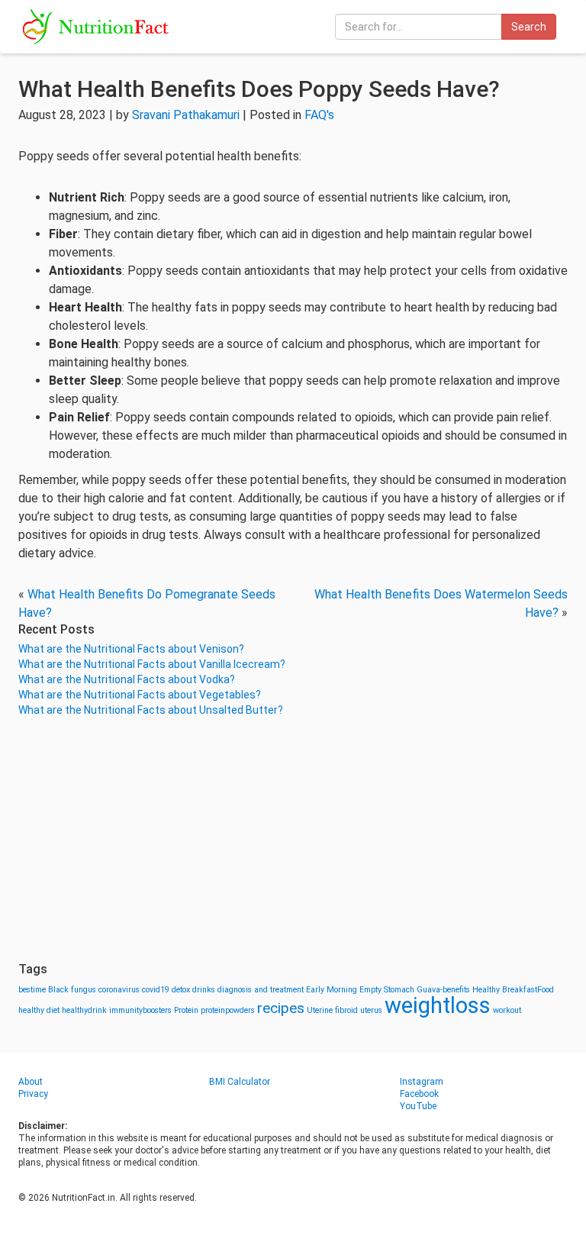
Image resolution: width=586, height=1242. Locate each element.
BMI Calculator (239, 1081)
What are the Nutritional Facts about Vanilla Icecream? (151, 664)
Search (528, 27)
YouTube (418, 1106)
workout (507, 1010)
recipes (280, 1008)
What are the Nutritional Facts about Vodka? (126, 679)
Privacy (33, 1094)
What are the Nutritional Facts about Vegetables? (139, 695)
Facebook (419, 1094)
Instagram (421, 1081)
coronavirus (119, 990)
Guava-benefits (443, 990)
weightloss (438, 1005)
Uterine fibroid (332, 1010)
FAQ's (319, 115)
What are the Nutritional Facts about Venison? (131, 649)
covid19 (155, 990)
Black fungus (72, 990)
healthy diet (39, 1010)
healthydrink (84, 1010)
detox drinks (193, 990)
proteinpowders (228, 1010)
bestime (32, 990)
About (30, 1081)
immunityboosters (140, 1010)
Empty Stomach (386, 990)
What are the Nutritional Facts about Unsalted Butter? (150, 710)
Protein (186, 1010)
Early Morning (331, 990)
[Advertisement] (293, 840)
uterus (371, 1010)
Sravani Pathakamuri (186, 115)
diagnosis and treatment (260, 990)
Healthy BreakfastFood (513, 990)
